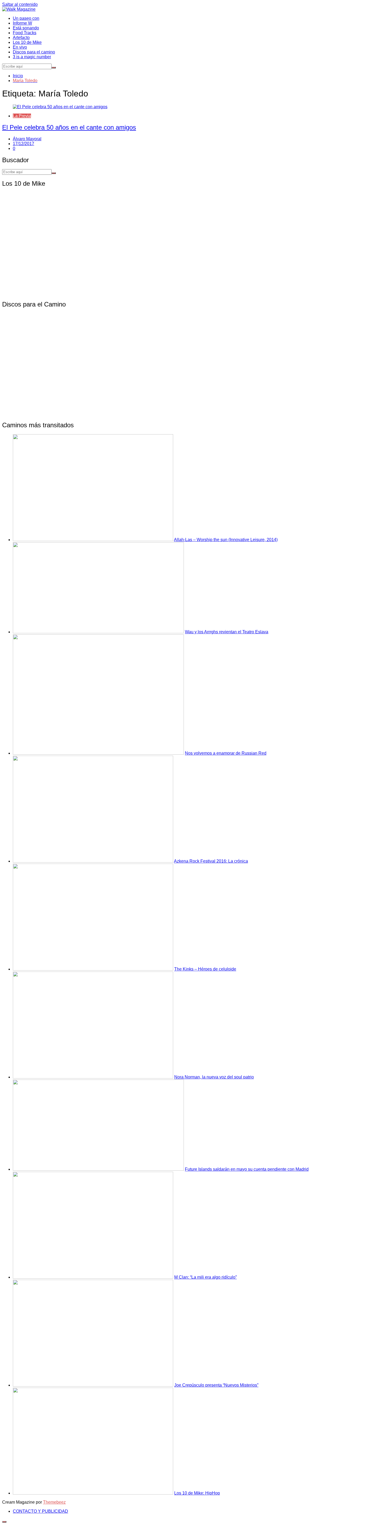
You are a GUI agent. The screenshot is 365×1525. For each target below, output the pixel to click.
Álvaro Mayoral (27, 139)
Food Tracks (24, 32)
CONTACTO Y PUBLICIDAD (40, 1511)
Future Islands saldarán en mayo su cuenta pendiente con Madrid (247, 1169)
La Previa (22, 116)
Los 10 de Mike (27, 42)
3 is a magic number (32, 57)
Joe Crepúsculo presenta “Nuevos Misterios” (216, 1385)
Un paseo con (26, 18)
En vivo (20, 47)
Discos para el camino (34, 52)
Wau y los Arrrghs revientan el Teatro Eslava (226, 632)
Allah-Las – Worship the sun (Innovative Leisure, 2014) (226, 539)
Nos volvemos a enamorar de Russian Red (225, 753)
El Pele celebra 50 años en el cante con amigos (69, 127)
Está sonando (26, 28)
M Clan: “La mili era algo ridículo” (205, 1277)
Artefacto (21, 37)
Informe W (22, 23)
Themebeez (54, 1502)
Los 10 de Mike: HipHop (197, 1493)
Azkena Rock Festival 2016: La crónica (211, 861)
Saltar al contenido (20, 4)
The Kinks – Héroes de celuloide (205, 969)
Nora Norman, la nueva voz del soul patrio (214, 1077)
